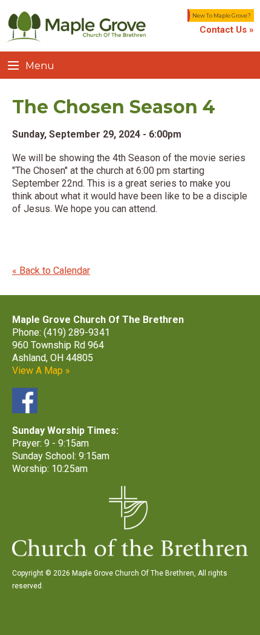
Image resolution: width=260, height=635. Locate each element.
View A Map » (41, 370)
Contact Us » (227, 29)
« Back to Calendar (51, 270)
